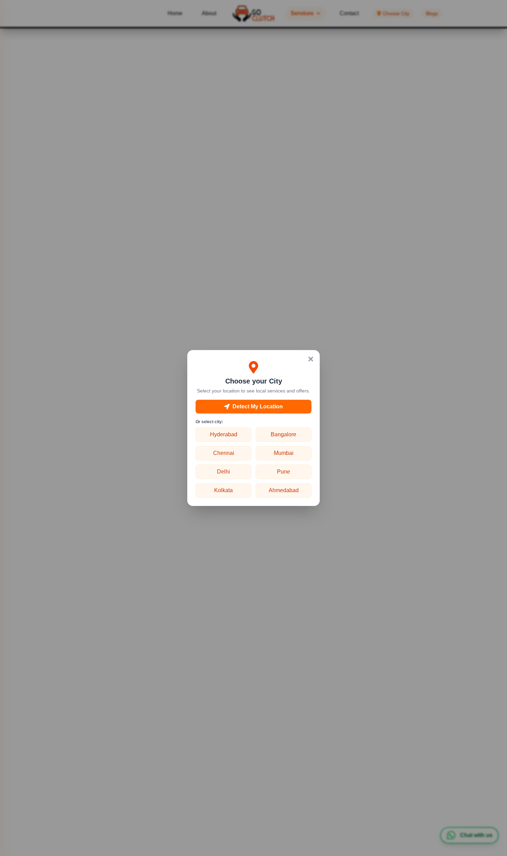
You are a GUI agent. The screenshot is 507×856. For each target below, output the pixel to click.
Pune (283, 472)
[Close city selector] (310, 359)
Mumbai (284, 453)
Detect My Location (257, 406)
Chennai (223, 453)
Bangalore (283, 434)
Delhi (223, 472)
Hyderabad (223, 434)
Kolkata (223, 490)
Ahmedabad (284, 490)
